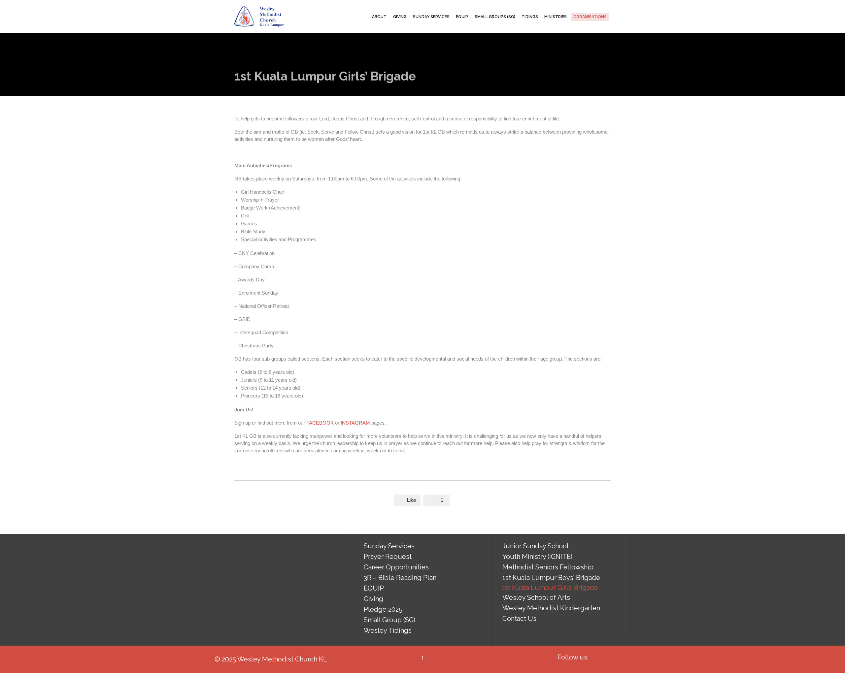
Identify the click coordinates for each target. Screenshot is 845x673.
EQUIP (374, 588)
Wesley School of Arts (536, 597)
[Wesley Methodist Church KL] (259, 16)
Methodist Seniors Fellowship (547, 567)
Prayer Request (388, 557)
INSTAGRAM (355, 423)
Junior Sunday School (535, 546)
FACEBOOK (320, 423)
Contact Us (519, 619)
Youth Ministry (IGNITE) (537, 557)
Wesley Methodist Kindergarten (551, 608)
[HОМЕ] (363, 17)
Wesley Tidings (388, 630)
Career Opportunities (396, 567)
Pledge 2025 (383, 609)
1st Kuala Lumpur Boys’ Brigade (551, 578)
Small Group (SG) (389, 620)
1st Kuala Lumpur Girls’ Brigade (550, 588)
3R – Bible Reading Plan (400, 578)
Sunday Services (389, 546)
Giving (373, 599)
